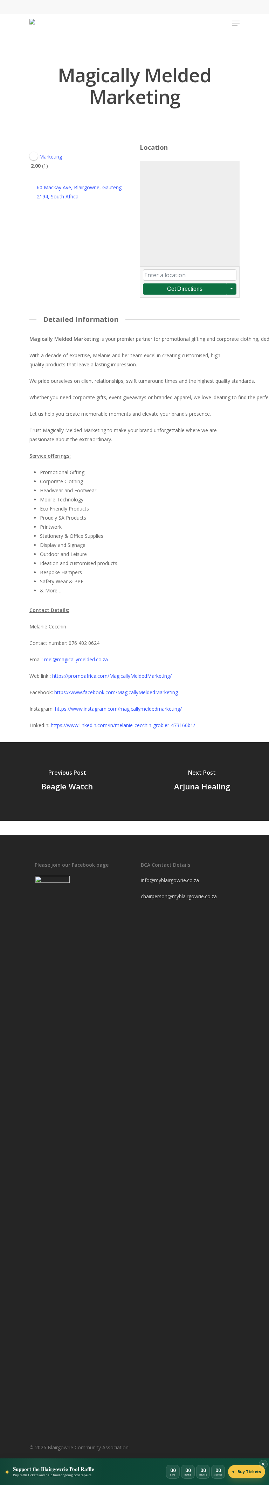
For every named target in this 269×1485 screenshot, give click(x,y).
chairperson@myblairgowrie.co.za (179, 896)
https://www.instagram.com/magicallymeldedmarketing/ (118, 708)
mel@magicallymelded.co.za (76, 659)
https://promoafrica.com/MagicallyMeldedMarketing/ (112, 676)
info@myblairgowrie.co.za (170, 880)
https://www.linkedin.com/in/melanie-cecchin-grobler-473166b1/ (123, 725)
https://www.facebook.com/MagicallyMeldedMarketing (116, 692)
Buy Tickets (246, 1471)
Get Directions (184, 289)
